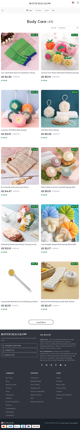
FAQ (32, 398)
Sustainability (11, 408)
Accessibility (74, 423)
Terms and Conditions (64, 395)
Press (8, 391)
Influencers (10, 395)
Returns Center (36, 395)
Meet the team (11, 384)
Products (59, 381)
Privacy (67, 423)
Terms (62, 423)
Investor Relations (12, 401)
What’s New (60, 384)
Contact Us (35, 378)
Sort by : (54, 28)
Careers (8, 388)
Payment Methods (37, 401)
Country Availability (38, 391)
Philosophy (10, 412)
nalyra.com (44, 339)
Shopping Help (36, 381)
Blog (53, 10)
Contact (46, 10)
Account (59, 398)
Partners (9, 405)
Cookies (59, 391)
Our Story (38, 10)
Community (10, 415)
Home (58, 378)
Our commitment (46, 351)
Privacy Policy (61, 388)
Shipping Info (35, 388)
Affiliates (9, 398)
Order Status (35, 384)
